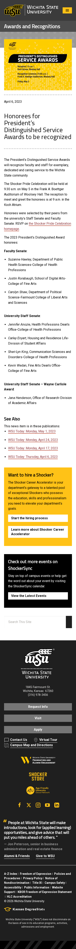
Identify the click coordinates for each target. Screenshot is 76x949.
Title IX (37, 882)
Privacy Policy (32, 878)
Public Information (36, 887)
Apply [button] (38, 729)
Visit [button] (38, 718)
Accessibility (12, 887)
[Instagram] (38, 805)
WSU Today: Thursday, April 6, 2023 (33, 457)
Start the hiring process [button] (29, 518)
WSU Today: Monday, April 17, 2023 (33, 448)
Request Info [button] (38, 707)
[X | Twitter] (28, 805)
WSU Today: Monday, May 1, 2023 (32, 431)
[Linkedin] (56, 805)
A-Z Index (10, 873)
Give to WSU (45, 856)
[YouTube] (47, 805)
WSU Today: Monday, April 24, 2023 (33, 440)
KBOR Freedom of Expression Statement (45, 892)
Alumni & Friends (17, 856)
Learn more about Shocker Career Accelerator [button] (37, 532)
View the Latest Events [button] (28, 596)
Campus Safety (55, 882)
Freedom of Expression (35, 873)
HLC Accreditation (19, 896)
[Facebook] (19, 805)
